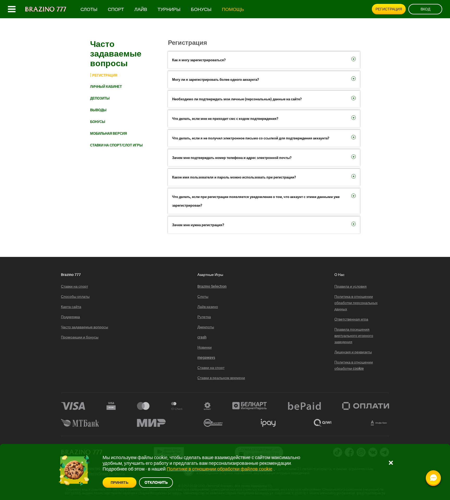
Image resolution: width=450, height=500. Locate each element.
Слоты (88, 9)
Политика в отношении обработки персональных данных (356, 302)
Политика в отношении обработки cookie (353, 365)
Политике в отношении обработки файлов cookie (219, 469)
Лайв (140, 9)
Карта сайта (71, 306)
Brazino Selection (212, 286)
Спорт (116, 9)
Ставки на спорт (74, 286)
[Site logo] (45, 9)
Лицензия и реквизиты (353, 351)
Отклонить (156, 482)
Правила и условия (350, 286)
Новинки (204, 347)
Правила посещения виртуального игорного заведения (353, 335)
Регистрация (389, 9)
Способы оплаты (75, 296)
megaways (206, 357)
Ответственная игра (351, 319)
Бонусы (201, 9)
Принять (119, 482)
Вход (425, 9)
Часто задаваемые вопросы (84, 326)
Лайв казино (207, 306)
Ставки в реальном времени (221, 377)
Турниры (169, 9)
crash (202, 337)
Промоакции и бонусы (79, 337)
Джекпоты (205, 326)
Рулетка (204, 316)
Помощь (233, 9)
